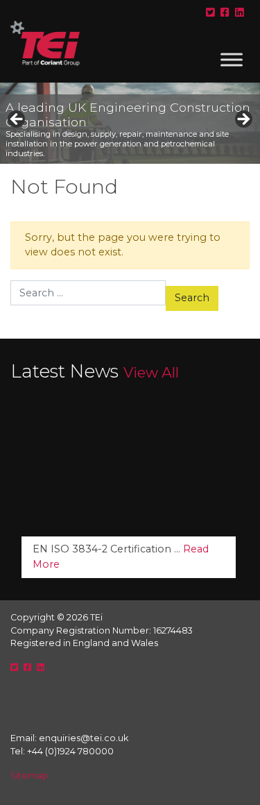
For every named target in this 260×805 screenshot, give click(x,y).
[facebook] (224, 12)
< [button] (17, 120)
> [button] (242, 120)
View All (151, 372)
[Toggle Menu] (231, 59)
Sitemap (29, 775)
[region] (130, 123)
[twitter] (210, 12)
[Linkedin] (239, 12)
